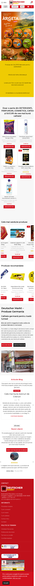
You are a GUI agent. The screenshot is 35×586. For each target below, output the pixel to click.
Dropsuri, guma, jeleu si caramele (17, 291)
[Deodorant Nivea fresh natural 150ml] (26, 125)
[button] (9, 144)
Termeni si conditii (7, 533)
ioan (15, 398)
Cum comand (5, 507)
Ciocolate (26, 168)
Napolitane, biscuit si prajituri (9, 169)
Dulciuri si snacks (6, 138)
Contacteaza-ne (19, 343)
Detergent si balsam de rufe (9, 198)
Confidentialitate (6, 536)
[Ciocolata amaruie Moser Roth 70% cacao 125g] (17, 231)
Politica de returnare (8, 530)
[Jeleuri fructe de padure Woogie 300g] (9, 125)
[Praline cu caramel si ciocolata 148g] (9, 155)
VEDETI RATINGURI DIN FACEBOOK (17, 448)
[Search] (31, 6)
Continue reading (17, 414)
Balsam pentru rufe (9, 200)
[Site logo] (16, 2)
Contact (15, 6)
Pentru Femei (28, 139)
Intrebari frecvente (7, 527)
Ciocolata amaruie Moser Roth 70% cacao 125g (17, 242)
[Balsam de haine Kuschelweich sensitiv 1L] (9, 185)
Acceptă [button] (6, 583)
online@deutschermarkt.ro (12, 497)
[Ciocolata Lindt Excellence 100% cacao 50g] (26, 155)
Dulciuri (17, 389)
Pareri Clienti (5, 6)
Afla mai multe (7, 343)
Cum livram (5, 510)
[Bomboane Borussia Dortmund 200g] (17, 275)
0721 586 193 (11, 495)
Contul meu (5, 517)
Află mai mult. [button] (17, 578)
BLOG (22, 6)
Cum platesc (5, 514)
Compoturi (30, 245)
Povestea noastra (6, 504)
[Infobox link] (27, 6)
